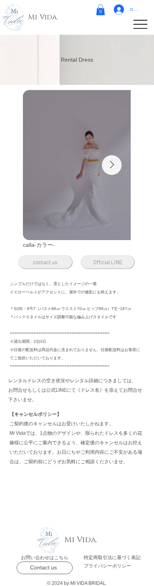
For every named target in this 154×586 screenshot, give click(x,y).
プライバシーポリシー (107, 566)
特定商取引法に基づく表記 (112, 557)
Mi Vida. (43, 17)
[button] (100, 9)
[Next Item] (112, 165)
